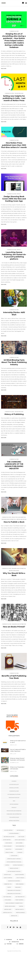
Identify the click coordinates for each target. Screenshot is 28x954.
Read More (3, 68)
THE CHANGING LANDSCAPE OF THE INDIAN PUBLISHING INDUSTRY (14, 465)
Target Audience (19, 900)
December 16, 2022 (14, 762)
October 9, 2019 (21, 189)
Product (19, 194)
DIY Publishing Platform (14, 794)
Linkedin (21, 944)
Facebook (9, 939)
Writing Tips (14, 916)
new (14, 800)
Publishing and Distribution (9, 519)
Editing (7, 865)
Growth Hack (7, 874)
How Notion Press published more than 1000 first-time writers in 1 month (14, 145)
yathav (6, 189)
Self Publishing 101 (19, 897)
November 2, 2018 (21, 245)
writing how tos (7, 912)
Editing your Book (18, 865)
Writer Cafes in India (10, 906)
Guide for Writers (19, 874)
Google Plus (15, 942)
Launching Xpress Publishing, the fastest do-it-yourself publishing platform (14, 255)
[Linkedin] (17, 927)
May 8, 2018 (22, 305)
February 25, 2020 (21, 135)
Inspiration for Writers (14, 881)
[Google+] (14, 927)
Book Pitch (8, 849)
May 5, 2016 (22, 564)
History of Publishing (14, 414)
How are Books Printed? (14, 627)
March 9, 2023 (13, 745)
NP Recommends (14, 804)
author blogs (20, 830)
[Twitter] (10, 927)
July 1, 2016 (22, 454)
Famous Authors (14, 868)
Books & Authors (14, 787)
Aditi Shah (6, 305)
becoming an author (9, 837)
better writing (7, 840)
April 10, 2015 (22, 668)
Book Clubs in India (20, 840)
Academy (14, 781)
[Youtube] (20, 927)
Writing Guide (7, 909)
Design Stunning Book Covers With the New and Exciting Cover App (14, 198)
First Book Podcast (14, 797)
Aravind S (6, 564)
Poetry (9, 887)
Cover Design (14, 855)
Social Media (8, 900)
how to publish (20, 878)
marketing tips (8, 884)
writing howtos (19, 909)
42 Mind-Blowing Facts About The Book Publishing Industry (14, 362)
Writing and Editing (21, 519)
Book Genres (19, 843)
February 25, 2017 (21, 407)
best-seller (21, 837)
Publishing (17, 887)
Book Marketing (20, 846)
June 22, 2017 (22, 353)
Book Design (9, 843)
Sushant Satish (8, 26)
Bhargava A (7, 668)
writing (21, 906)
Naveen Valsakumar (9, 512)
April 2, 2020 (22, 26)
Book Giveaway (8, 846)
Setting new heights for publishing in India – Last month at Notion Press (14, 98)
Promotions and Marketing (19, 517)
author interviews (14, 833)
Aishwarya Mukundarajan (10, 353)
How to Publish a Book (14, 522)
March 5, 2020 (22, 88)
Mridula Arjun (7, 245)
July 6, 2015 (22, 619)
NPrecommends (20, 884)
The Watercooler (18, 93)
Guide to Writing (8, 878)
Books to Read (9, 852)
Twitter (21, 939)
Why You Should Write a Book (14, 574)
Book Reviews (19, 849)
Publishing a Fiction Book (14, 890)
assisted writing (8, 830)
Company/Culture (14, 31)
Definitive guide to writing (14, 859)
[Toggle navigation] (26, 3)
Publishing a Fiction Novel (14, 893)
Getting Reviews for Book (14, 871)
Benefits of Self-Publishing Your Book (14, 677)
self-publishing (7, 897)
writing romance (20, 912)
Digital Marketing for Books (14, 862)
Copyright (19, 852)
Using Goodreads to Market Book (14, 903)
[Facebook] (7, 927)
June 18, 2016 (22, 512)
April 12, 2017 (13, 754)
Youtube (9, 944)
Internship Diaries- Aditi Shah (14, 313)
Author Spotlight (14, 784)
